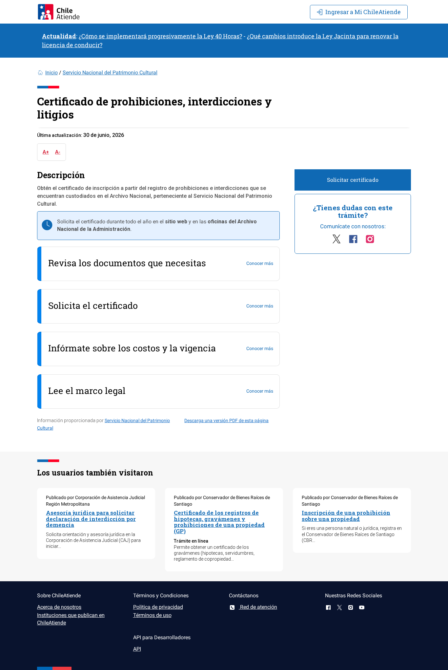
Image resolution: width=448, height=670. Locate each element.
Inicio (51, 72)
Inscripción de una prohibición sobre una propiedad (346, 516)
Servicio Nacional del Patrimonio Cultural (110, 72)
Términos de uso (152, 615)
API (137, 649)
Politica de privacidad (158, 607)
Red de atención (258, 607)
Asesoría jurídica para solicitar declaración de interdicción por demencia (91, 519)
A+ (46, 152)
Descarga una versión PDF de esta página (226, 420)
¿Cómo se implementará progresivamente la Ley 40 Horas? (160, 36)
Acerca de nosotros (59, 607)
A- (57, 152)
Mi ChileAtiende (363, 12)
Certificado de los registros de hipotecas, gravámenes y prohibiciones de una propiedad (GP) (219, 522)
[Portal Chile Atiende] (58, 11)
